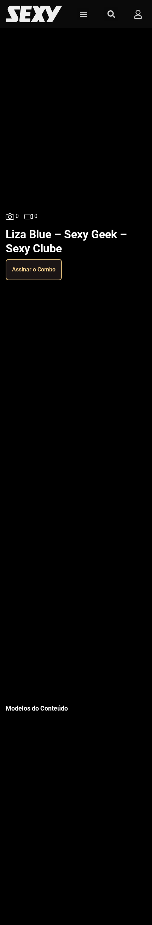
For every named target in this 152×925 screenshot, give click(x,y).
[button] (83, 14)
